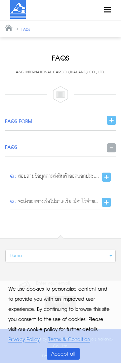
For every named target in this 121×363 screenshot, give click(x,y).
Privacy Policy (24, 339)
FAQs (26, 29)
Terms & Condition (69, 339)
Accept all (63, 354)
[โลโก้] (18, 9)
